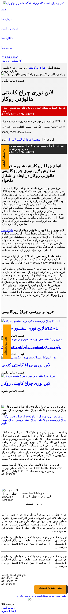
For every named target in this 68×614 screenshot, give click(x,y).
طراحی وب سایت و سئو (57, 599)
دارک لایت (7, 230)
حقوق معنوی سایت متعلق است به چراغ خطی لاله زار (41, 596)
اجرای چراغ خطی (3, 158)
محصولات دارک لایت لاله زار (23, 139)
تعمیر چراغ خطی (5, 346)
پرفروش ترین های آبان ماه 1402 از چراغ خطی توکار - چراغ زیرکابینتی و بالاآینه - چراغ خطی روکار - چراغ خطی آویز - (33, 420)
